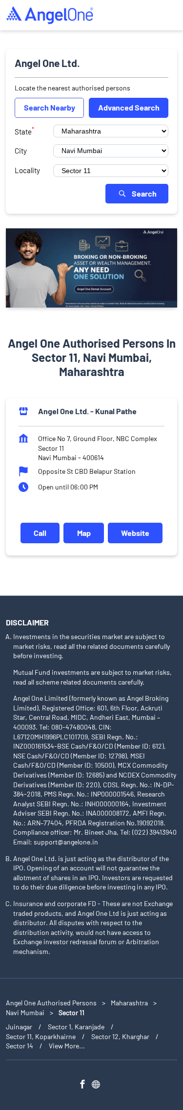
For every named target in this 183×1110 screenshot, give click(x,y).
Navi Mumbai (25, 1012)
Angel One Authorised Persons (52, 1003)
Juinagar (19, 1026)
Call (40, 532)
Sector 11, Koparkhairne (41, 1036)
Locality (27, 170)
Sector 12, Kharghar (120, 1036)
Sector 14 (19, 1046)
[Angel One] (50, 15)
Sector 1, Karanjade (76, 1026)
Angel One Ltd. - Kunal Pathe (87, 411)
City (21, 150)
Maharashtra (129, 1003)
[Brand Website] (98, 1085)
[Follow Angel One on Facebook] (85, 1085)
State (24, 130)
